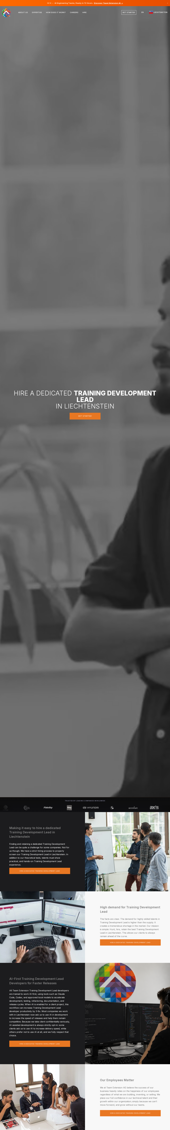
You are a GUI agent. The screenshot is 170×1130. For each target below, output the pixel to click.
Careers (74, 12)
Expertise (37, 12)
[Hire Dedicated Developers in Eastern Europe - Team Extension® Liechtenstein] (8, 12)
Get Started (129, 12)
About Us (23, 12)
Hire (84, 12)
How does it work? (56, 12)
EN (142, 12)
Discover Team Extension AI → (108, 3)
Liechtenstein (160, 12)
